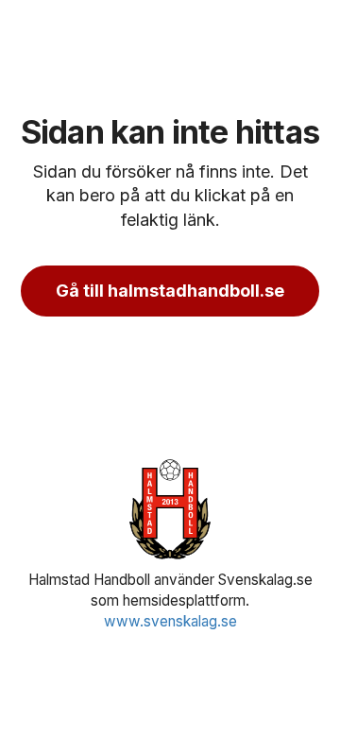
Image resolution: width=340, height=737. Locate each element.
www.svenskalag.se (170, 621)
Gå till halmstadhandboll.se (170, 290)
